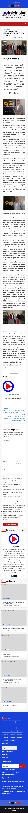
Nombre (5, 461)
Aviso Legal (5, 754)
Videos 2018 (5, 734)
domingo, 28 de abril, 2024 (15, 37)
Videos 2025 (12, 740)
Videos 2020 (19, 734)
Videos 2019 (12, 734)
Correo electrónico (18, 462)
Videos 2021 (5, 737)
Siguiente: (14, 417)
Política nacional (6, 29)
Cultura (4, 701)
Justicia (4, 728)
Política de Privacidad (7, 758)
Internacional (5, 649)
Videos (20, 731)
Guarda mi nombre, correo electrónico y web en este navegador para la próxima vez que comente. (13, 480)
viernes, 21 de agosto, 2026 (14, 630)
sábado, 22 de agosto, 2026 (14, 605)
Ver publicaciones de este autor (13, 398)
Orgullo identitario (6, 778)
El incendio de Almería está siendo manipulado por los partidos (13, 782)
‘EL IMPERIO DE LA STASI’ (10, 705)
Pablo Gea (6, 605)
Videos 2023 (19, 737)
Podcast (19, 728)
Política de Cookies (6, 761)
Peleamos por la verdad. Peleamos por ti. (14, 16)
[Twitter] (15, 576)
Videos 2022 (12, 737)
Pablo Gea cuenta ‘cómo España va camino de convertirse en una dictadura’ (13, 787)
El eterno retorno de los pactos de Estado (13, 628)
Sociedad (9, 701)
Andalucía (5, 721)
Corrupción (12, 721)
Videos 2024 (5, 740)
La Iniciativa (6, 37)
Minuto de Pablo (12, 728)
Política (13, 405)
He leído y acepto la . (11, 485)
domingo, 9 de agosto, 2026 (14, 682)
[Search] (26, 24)
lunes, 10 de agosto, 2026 (14, 656)
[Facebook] (12, 576)
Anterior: (13, 410)
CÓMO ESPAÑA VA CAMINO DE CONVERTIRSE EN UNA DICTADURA (13, 792)
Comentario (6, 440)
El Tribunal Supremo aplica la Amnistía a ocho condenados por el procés (13, 773)
